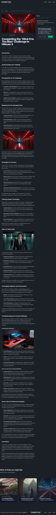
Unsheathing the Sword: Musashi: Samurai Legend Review (8, 500)
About (54, 2)
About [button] (54, 512)
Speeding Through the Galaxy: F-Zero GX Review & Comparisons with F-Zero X (46, 500)
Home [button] (45, 512)
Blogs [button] (50, 512)
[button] (50, 36)
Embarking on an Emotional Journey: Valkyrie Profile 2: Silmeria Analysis (27, 500)
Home (45, 2)
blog (6, 10)
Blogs (50, 2)
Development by (22, 512)
